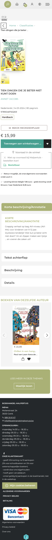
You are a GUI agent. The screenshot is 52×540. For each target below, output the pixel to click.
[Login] (32, 4)
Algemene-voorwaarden (16, 491)
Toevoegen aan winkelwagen (21, 143)
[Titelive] (26, 536)
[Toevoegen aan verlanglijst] (47, 143)
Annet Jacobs (9, 99)
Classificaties (26, 25)
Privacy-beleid (11, 496)
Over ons (6, 531)
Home (12, 25)
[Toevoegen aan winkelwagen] (23, 359)
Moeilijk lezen (24, 386)
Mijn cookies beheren (22, 485)
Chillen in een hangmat (26, 351)
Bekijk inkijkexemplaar (25, 128)
